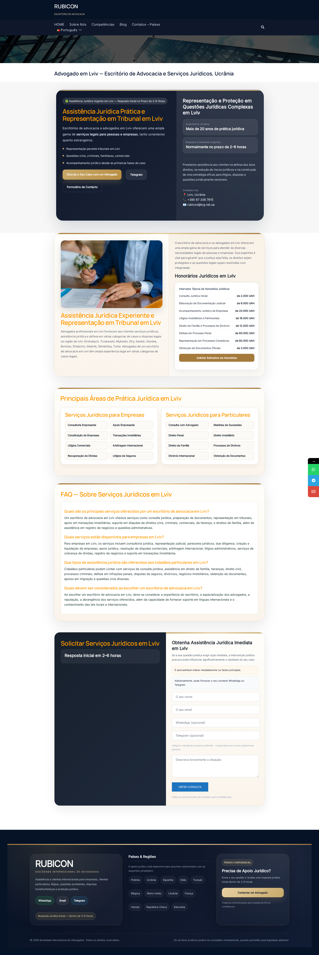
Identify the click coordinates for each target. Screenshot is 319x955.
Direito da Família (179, 445)
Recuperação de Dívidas (82, 455)
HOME (59, 24)
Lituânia (173, 893)
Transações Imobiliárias (127, 435)
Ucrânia (151, 879)
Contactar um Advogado (253, 892)
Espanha (168, 879)
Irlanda (135, 907)
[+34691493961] (313, 469)
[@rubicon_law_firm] (313, 480)
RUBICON (66, 6)
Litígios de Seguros (124, 455)
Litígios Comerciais (79, 445)
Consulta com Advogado (183, 424)
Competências (103, 24)
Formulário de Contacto (82, 187)
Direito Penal (176, 435)
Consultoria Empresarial (82, 424)
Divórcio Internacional (182, 455)
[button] (263, 27)
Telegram (136, 174)
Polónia (135, 879)
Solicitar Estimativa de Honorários (217, 357)
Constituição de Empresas (83, 435)
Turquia (197, 879)
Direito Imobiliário (224, 435)
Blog (123, 24)
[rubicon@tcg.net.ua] (313, 491)
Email (62, 900)
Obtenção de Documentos (229, 455)
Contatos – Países (146, 24)
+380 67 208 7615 (200, 199)
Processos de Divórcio (227, 445)
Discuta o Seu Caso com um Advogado (92, 174)
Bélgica (135, 893)
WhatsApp (44, 900)
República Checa (156, 907)
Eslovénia (179, 907)
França (189, 893)
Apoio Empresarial (124, 424)
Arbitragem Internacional (128, 445)
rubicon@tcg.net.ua (201, 204)
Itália (183, 879)
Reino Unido (154, 893)
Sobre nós (77, 24)
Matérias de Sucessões (228, 424)
